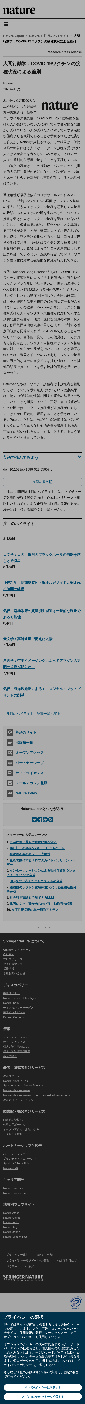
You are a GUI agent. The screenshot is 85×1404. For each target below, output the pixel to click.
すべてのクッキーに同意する (43, 1387)
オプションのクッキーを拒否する (43, 1396)
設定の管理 (71, 1372)
